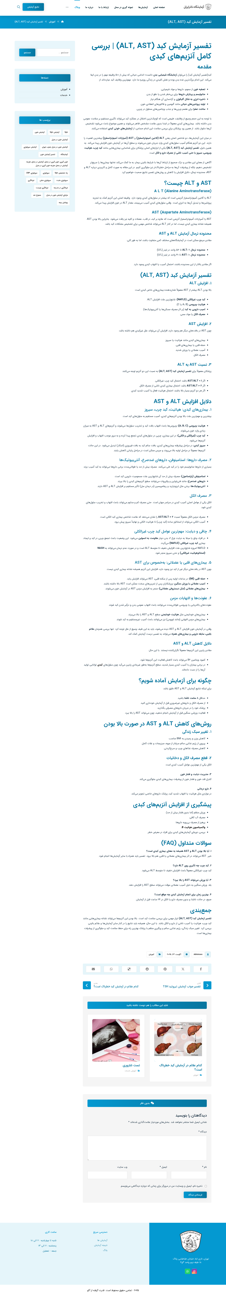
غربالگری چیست (42, 187)
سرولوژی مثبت (62, 180)
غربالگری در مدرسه (61, 187)
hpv (66, 132)
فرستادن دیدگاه (195, 1195)
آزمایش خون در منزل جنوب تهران (55, 147)
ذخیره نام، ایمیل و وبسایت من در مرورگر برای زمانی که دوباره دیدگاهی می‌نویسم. (161, 1186)
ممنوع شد (37, 195)
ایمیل (163, 1167)
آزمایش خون (40, 132)
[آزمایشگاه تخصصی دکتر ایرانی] (197, 7)
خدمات (127, 1070)
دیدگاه (202, 1132)
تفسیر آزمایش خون (47, 154)
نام (204, 1167)
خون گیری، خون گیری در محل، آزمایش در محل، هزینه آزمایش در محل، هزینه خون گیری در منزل (47, 163)
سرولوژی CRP (31, 172)
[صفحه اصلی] (62, 21)
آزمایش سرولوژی (30, 147)
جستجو (27, 52)
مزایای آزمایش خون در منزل (57, 195)
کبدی (100, 665)
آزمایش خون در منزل (60, 139)
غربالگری (31, 180)
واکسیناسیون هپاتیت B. (193, 827)
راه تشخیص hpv (61, 172)
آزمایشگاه (64, 154)
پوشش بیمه (63, 202)
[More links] (67, 6)
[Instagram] (194, 1271)
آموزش (151, 954)
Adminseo (198, 954)
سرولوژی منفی (45, 180)
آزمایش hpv (54, 132)
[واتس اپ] (187, 1271)
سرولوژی (46, 172)
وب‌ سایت (122, 1167)
